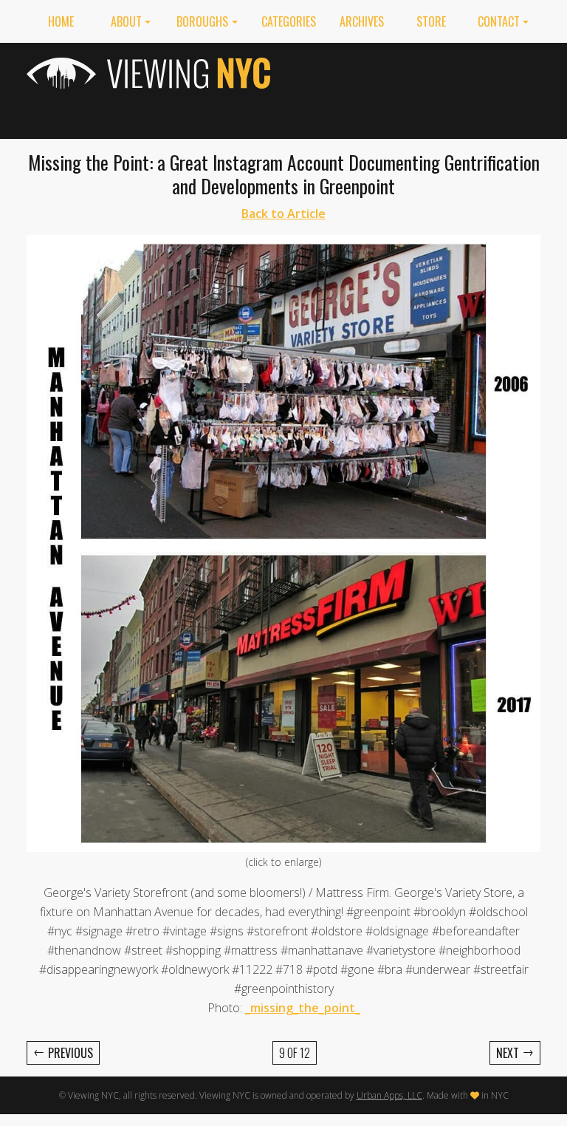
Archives (362, 21)
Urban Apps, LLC (389, 1095)
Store (431, 21)
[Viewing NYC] (151, 73)
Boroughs (202, 21)
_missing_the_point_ (302, 1008)
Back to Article (283, 213)
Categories (288, 21)
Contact (499, 21)
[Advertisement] (416, 88)
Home (61, 21)
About (126, 21)
